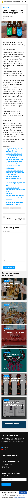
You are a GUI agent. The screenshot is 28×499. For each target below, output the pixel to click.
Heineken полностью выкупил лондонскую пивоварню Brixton (13, 178)
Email (4, 254)
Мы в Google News (6, 464)
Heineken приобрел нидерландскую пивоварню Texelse (15, 189)
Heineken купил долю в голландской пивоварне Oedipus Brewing (14, 155)
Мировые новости (15, 208)
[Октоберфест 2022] (14, 313)
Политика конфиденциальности (10, 444)
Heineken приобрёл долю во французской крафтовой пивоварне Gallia (15, 149)
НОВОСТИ (6, 7)
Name (4, 249)
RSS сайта (4, 466)
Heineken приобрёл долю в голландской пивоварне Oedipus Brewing (15, 161)
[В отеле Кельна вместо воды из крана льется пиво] (14, 336)
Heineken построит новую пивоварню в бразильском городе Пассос (15, 172)
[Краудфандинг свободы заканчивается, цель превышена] (14, 289)
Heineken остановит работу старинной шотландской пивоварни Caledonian (15, 202)
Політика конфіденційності (19, 497)
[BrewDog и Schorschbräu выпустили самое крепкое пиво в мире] (14, 384)
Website (4, 260)
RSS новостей (5, 467)
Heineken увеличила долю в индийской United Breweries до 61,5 (15, 183)
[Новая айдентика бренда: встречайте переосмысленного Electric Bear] (14, 360)
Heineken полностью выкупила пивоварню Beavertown (13, 166)
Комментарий (6, 231)
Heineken (6, 208)
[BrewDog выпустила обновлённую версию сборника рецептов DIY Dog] (14, 408)
